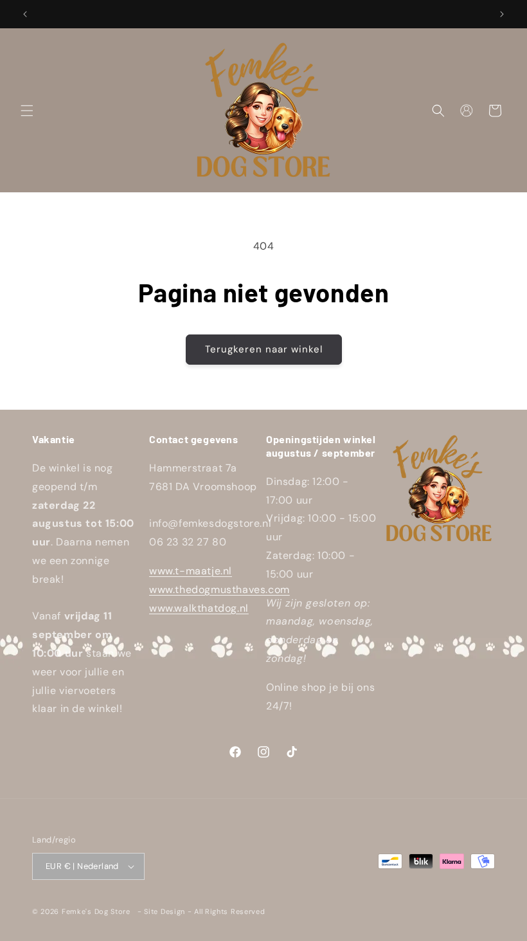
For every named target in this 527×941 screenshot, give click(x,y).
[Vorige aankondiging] (25, 14)
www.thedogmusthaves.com (219, 589)
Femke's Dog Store (96, 911)
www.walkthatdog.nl (199, 608)
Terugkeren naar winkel (264, 349)
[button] (27, 110)
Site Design (164, 911)
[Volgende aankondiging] (502, 14)
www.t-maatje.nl (190, 571)
